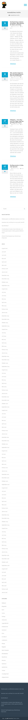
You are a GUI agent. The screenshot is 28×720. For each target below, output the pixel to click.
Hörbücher (4, 619)
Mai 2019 (4, 538)
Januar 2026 (4, 272)
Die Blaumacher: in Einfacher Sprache (17, 166)
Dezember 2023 (5, 356)
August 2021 (4, 450)
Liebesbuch (4, 640)
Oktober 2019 (5, 521)
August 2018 (4, 568)
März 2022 (4, 427)
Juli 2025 (4, 292)
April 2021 (4, 460)
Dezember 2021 (5, 437)
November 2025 (5, 278)
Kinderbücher (18, 79)
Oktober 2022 (5, 403)
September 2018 (5, 565)
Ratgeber (4, 646)
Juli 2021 (4, 454)
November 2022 (5, 400)
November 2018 (5, 558)
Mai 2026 (4, 258)
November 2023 (5, 359)
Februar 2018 (5, 589)
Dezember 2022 (5, 396)
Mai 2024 (4, 339)
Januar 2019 (4, 552)
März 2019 (4, 545)
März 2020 (4, 504)
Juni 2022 (4, 417)
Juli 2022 (4, 413)
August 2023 (4, 369)
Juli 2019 (4, 531)
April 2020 (4, 501)
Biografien (4, 606)
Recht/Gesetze (5, 650)
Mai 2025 (4, 299)
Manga (3, 643)
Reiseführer (4, 657)
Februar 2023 (5, 390)
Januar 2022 (4, 434)
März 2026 (4, 265)
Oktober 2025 (5, 282)
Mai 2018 (4, 579)
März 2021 (4, 464)
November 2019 (5, 518)
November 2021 (5, 440)
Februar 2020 (5, 508)
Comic (3, 613)
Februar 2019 (5, 548)
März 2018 (4, 585)
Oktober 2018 (5, 562)
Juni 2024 (4, 336)
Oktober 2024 (5, 322)
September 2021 (5, 447)
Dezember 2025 (5, 275)
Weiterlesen (13, 63)
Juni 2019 (4, 535)
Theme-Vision (16, 718)
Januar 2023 (4, 393)
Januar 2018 (4, 592)
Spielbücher (4, 667)
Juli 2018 (4, 572)
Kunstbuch (4, 636)
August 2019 (4, 528)
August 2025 (4, 288)
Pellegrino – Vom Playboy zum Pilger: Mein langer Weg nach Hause (17, 121)
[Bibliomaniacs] (4, 9)
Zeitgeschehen (5, 677)
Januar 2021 (4, 471)
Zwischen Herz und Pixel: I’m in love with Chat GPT (13, 222)
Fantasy (3, 616)
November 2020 (5, 477)
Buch (3, 609)
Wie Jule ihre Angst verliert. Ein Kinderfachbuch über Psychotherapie (16, 74)
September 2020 (5, 484)
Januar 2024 (4, 353)
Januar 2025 (4, 312)
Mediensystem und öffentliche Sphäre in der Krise (13, 219)
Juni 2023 (4, 376)
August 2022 (4, 410)
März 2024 (4, 346)
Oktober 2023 (5, 363)
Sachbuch (4, 663)
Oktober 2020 (5, 481)
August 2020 (4, 487)
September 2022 (5, 407)
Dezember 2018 (5, 555)
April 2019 (4, 541)
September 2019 (5, 525)
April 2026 (4, 261)
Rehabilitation (16, 80)
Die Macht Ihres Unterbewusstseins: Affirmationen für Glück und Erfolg (17, 23)
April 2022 (4, 423)
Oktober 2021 (5, 444)
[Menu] (25, 5)
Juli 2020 (4, 491)
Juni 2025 (4, 295)
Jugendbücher (5, 623)
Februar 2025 (5, 309)
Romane (4, 660)
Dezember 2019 (5, 514)
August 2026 (4, 248)
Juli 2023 (4, 373)
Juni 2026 (4, 255)
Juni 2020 (4, 494)
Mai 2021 (4, 457)
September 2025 (5, 285)
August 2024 (4, 329)
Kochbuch (4, 630)
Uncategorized (5, 673)
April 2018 (4, 582)
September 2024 (5, 326)
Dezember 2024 (5, 315)
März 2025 (4, 305)
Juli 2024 (4, 332)
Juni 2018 (4, 575)
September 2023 (5, 366)
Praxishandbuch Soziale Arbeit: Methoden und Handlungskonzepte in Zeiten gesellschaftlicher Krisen (13, 231)
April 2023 (4, 383)
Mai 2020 (4, 498)
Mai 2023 (4, 380)
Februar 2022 (5, 430)
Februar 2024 (5, 349)
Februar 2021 (5, 467)
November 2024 (5, 319)
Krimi (3, 633)
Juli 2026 (4, 251)
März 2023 (4, 386)
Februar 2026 (5, 268)
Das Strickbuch (5, 225)
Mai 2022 (4, 420)
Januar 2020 (4, 511)
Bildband (4, 603)
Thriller (3, 670)
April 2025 (4, 302)
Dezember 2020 (5, 474)
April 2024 (4, 342)
